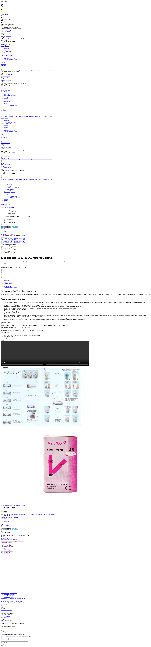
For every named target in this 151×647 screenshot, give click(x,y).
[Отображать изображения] (1, 16)
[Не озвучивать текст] (1, 23)
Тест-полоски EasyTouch (10, 59)
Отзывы (6, 53)
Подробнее (4, 518)
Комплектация (8, 283)
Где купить (4, 65)
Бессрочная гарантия (6, 44)
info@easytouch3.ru (6, 36)
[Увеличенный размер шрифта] (2, 6)
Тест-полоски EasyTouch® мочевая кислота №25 (14, 600)
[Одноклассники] (4, 227)
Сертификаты (7, 51)
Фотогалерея (7, 286)
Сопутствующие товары (10, 287)
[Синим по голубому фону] (1, 13)
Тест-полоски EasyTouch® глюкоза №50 (11, 601)
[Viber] (10, 227)
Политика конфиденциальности (9, 639)
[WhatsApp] (13, 227)
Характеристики (8, 282)
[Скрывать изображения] (1, 18)
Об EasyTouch (5, 46)
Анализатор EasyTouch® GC (8, 594)
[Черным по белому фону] (1, 9)
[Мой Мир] (6, 227)
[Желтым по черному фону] (1, 11)
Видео (5, 285)
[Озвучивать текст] (2, 21)
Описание (6, 48)
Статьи (3, 62)
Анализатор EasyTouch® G (8, 595)
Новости (3, 64)
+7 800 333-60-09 (7, 30)
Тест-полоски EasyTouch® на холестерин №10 (13, 598)
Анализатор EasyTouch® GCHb (9, 597)
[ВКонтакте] (2, 227)
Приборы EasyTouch (9, 58)
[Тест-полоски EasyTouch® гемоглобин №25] (13, 238)
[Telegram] (17, 227)
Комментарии (8, 521)
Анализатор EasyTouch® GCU (9, 593)
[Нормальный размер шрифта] (2, 4)
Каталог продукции (6, 55)
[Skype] (15, 227)
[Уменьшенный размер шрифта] (1, 2)
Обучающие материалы (10, 50)
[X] (8, 227)
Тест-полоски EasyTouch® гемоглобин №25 (12, 603)
